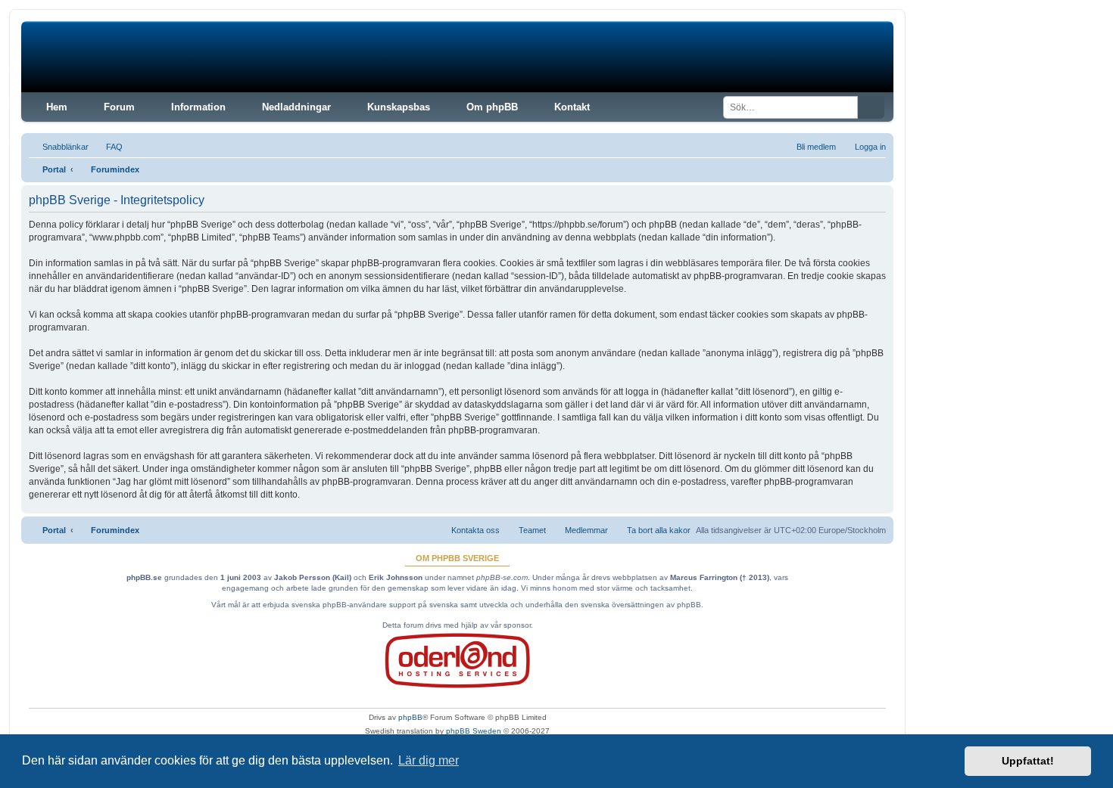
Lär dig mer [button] (428, 760)
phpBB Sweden (473, 731)
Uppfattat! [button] (1028, 761)
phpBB (410, 717)
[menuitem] (107, 147)
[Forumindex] (136, 56)
